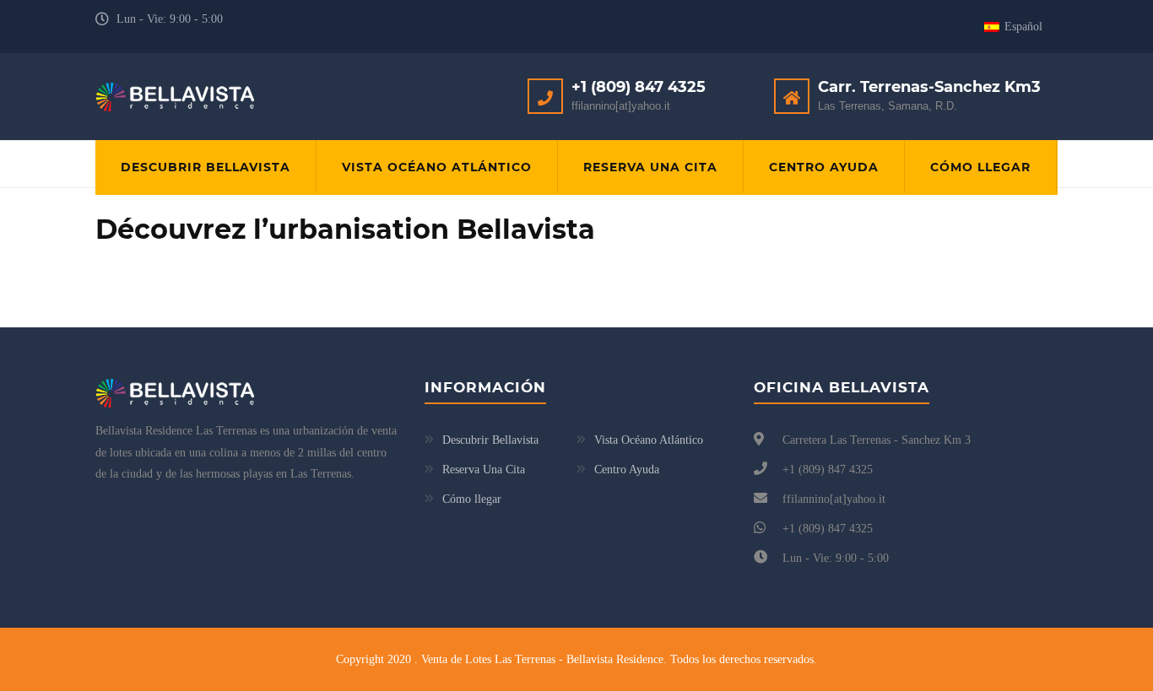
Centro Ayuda (824, 167)
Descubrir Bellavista (205, 167)
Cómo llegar (980, 167)
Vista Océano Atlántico (437, 167)
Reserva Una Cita (650, 167)
